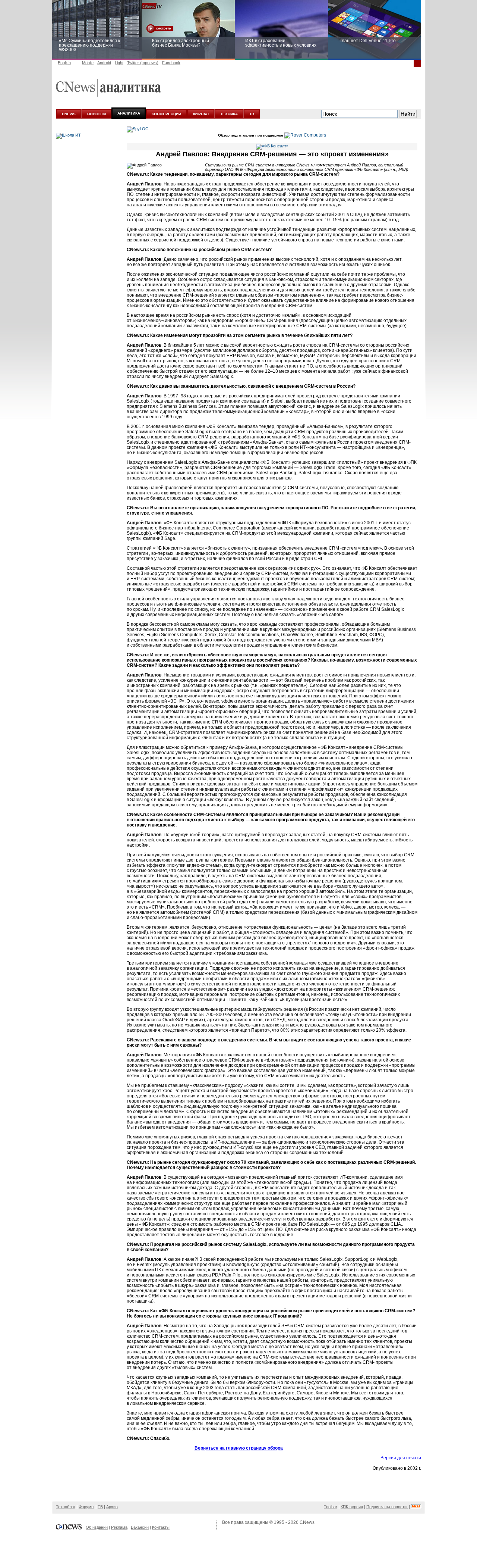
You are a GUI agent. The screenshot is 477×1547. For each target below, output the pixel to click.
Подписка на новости (387, 1506)
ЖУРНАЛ (201, 114)
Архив (112, 1506)
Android (104, 62)
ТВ (251, 114)
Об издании (97, 1527)
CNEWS (69, 114)
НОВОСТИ (96, 114)
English (64, 62)
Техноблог (65, 1506)
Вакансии (140, 1527)
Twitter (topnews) (142, 62)
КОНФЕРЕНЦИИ (166, 114)
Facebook (171, 62)
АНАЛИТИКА (128, 113)
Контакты (161, 1527)
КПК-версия (352, 1506)
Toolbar (330, 1506)
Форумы (86, 1506)
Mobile (88, 62)
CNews (307, 1522)
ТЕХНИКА (229, 114)
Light (119, 62)
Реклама (119, 1527)
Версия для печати (400, 1457)
